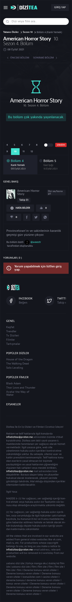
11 (24, 151)
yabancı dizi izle (15, 563)
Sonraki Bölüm (43, 57)
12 (32, 151)
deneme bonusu (15, 580)
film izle (42, 566)
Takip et (23, 200)
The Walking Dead (17, 363)
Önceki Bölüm (19, 57)
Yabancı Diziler (11, 32)
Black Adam (13, 383)
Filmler (10, 340)
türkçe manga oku (36, 563)
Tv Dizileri (12, 335)
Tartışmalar (13, 344)
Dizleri (28, 427)
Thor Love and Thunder (20, 388)
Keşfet (10, 327)
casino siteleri (50, 577)
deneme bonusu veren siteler (43, 580)
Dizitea (10, 427)
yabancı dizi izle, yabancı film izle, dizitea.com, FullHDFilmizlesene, (25, 7)
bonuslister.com (32, 577)
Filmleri (40, 427)
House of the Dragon (19, 359)
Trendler (11, 331)
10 (15, 151)
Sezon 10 (28, 32)
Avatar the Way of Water (17, 393)
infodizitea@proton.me (19, 437)
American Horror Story (39, 192)
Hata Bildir (23, 207)
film (34, 566)
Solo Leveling (14, 368)
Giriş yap (60, 7)
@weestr (35, 242)
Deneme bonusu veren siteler (40, 570)
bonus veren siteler (17, 583)
